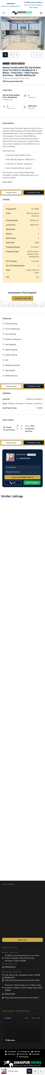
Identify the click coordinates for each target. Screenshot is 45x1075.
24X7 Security (11, 324)
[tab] (5, 54)
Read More (7, 182)
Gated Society (11, 350)
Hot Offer (21, 63)
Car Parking (10, 334)
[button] (22, 33)
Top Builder (10, 370)
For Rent (14, 63)
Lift (6, 360)
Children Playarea (13, 339)
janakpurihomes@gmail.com (10, 6)
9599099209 (11, 3)
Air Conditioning (12, 329)
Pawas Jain (21, 454)
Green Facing (11, 355)
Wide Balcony (11, 376)
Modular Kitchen (12, 365)
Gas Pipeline (10, 344)
